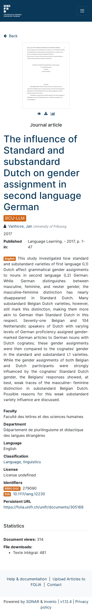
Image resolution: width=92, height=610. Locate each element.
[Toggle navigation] (82, 10)
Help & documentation (27, 579)
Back (13, 35)
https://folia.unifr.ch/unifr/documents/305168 (44, 507)
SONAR (32, 601)
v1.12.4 (66, 601)
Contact (54, 584)
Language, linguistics (22, 461)
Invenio (50, 601)
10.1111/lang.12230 (29, 493)
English (10, 258)
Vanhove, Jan (20, 226)
